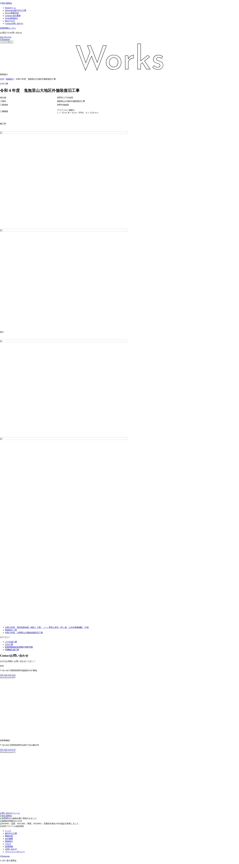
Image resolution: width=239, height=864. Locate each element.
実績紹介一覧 (11, 630)
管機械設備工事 (12, 650)
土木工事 (9, 644)
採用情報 (9, 846)
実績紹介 (11, 18)
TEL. (7, 675)
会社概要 (13, 16)
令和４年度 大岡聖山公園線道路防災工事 (24, 633)
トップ (8, 831)
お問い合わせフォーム (10, 813)
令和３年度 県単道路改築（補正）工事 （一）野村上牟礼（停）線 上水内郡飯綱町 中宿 (47, 627)
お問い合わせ (14, 23)
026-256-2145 (5, 37)
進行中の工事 (15, 10)
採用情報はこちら (8, 28)
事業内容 (12, 13)
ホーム (10, 8)
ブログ (10, 21)
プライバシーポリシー (15, 852)
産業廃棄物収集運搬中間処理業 (19, 647)
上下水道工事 (11, 642)
